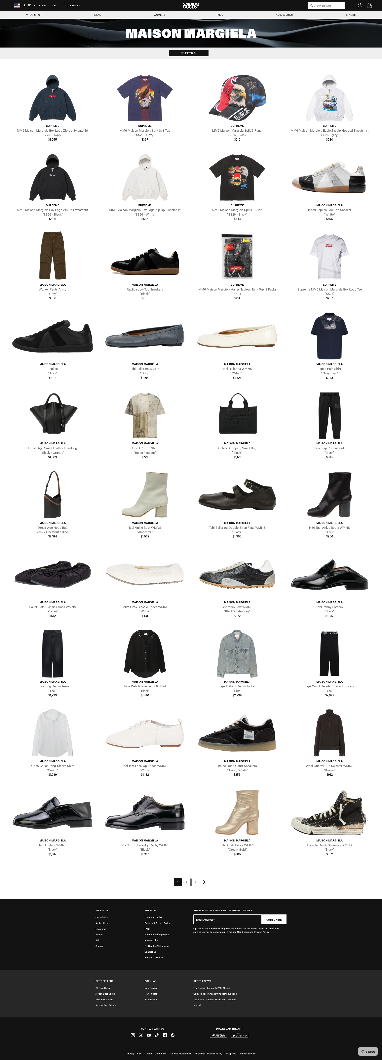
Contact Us (150, 951)
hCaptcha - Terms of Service (240, 1053)
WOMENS (159, 15)
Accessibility (151, 940)
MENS (97, 15)
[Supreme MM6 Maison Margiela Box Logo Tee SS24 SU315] (329, 256)
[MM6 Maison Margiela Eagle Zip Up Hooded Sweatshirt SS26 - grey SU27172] (329, 98)
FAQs (147, 929)
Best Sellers (105, 981)
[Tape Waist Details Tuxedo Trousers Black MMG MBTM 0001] (329, 653)
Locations (101, 929)
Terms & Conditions (156, 1053)
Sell (55, 5)
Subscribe (274, 919)
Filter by (190, 53)
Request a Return (153, 957)
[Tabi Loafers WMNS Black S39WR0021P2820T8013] (53, 812)
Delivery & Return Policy (157, 923)
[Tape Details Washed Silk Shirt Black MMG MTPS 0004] (145, 653)
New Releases (151, 988)
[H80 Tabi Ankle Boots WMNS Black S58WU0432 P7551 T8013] (329, 495)
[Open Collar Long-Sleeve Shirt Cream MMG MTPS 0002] (53, 733)
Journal (99, 934)
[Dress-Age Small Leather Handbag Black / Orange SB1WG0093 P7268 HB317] (53, 415)
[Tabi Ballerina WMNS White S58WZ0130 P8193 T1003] (237, 336)
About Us (102, 910)
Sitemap (100, 946)
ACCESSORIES (284, 15)
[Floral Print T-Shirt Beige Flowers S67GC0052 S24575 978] (145, 415)
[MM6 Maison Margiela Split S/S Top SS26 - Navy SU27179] (145, 98)
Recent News (202, 981)
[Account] (360, 5)
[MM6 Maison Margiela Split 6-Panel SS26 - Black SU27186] (237, 98)
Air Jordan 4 (150, 999)
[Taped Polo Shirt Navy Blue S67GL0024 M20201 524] (329, 336)
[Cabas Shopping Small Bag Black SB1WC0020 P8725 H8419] (237, 415)
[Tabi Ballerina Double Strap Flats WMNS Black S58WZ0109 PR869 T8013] (237, 495)
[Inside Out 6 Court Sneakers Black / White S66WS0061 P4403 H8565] (237, 733)
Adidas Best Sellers (106, 1005)
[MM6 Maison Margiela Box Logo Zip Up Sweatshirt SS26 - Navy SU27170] (53, 98)
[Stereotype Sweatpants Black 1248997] (329, 415)
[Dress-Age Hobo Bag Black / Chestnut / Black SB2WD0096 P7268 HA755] (53, 495)
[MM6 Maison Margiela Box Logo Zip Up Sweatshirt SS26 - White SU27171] (145, 177)
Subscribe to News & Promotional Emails (222, 910)
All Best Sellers (103, 988)
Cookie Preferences (181, 1053)
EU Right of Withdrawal (156, 946)
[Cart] (369, 5)
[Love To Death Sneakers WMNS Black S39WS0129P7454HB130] (329, 812)
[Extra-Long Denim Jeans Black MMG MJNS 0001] (53, 653)
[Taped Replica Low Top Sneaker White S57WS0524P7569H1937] (329, 177)
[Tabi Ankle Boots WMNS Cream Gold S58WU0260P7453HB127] (237, 812)
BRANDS (350, 15)
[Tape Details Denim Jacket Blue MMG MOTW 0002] (237, 653)
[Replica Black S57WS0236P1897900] (53, 336)
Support (150, 910)
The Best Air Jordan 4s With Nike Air (212, 988)
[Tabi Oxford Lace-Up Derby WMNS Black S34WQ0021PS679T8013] (145, 812)
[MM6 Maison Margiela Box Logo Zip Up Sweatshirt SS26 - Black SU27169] (53, 177)
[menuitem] (42, 5)
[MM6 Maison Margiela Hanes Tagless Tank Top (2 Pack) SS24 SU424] (237, 256)
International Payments (156, 934)
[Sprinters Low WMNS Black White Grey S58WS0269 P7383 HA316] (237, 574)
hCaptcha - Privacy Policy (208, 1053)
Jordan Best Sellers (105, 993)
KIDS (220, 15)
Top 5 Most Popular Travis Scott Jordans (214, 999)
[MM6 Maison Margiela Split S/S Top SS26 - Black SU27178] (237, 177)
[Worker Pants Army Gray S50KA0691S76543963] (53, 256)
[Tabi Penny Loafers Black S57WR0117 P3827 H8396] (329, 574)
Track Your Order (153, 917)
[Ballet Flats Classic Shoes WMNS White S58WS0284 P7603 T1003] (145, 574)
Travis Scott (150, 993)
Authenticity (74, 5)
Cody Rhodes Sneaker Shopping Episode (215, 993)
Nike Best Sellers (104, 999)
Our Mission (102, 917)
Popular (150, 981)
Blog (42, 5)
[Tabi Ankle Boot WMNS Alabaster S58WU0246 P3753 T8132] (145, 495)
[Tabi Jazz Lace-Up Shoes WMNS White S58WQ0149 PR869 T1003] (145, 733)
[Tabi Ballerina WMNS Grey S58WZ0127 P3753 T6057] (145, 336)
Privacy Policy (134, 1053)
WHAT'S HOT (34, 15)
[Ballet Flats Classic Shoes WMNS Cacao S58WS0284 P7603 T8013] (53, 574)
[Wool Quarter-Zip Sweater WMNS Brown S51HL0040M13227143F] (329, 733)
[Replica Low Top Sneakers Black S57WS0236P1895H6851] (145, 256)
